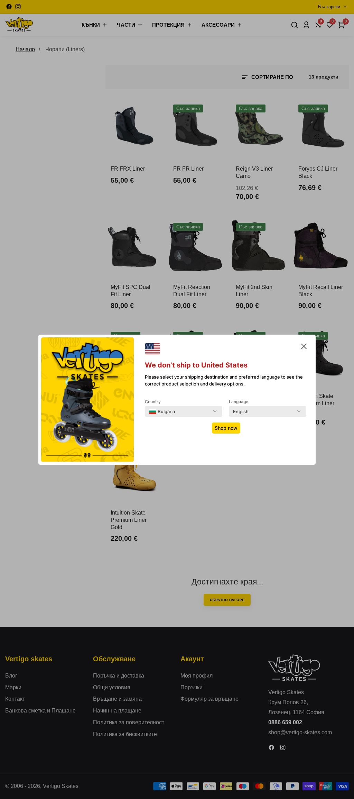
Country (153, 401)
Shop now (226, 428)
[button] (303, 348)
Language (238, 401)
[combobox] (162, 411)
